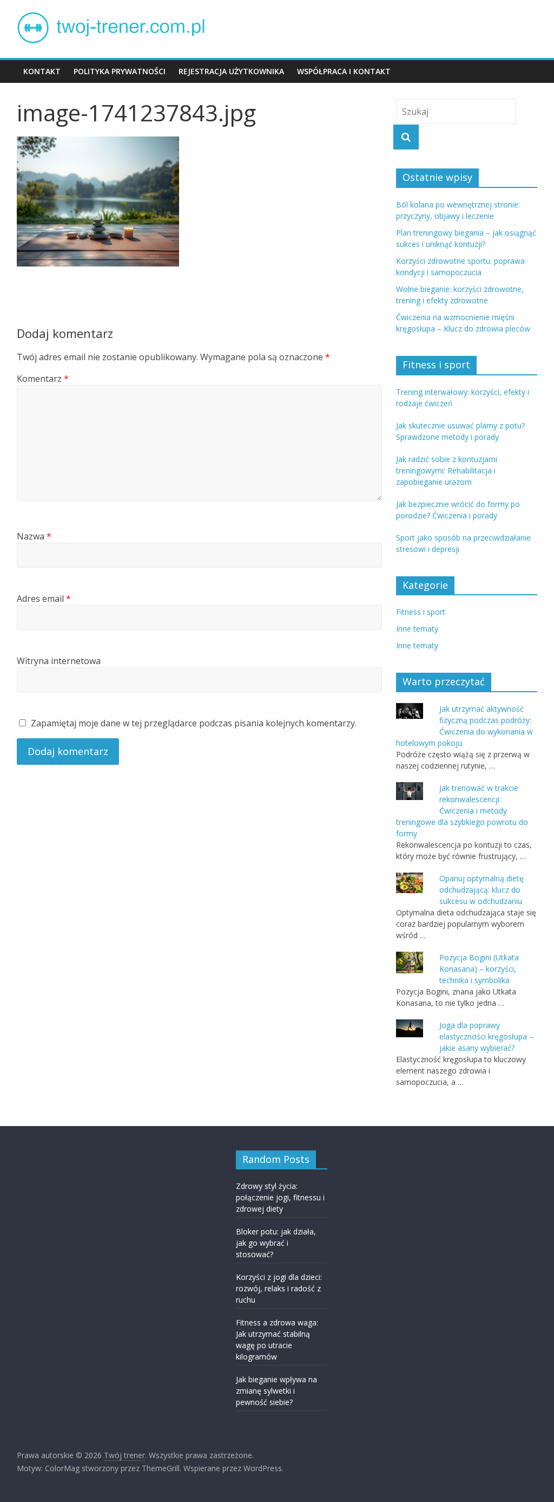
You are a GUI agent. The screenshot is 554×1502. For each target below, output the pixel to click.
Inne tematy (417, 628)
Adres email (44, 598)
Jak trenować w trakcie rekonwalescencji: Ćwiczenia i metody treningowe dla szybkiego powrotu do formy (462, 810)
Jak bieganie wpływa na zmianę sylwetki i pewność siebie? (276, 1390)
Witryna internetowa (59, 661)
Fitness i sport (420, 612)
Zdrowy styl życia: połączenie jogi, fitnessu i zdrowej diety (280, 1197)
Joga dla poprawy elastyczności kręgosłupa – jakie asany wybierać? (486, 1036)
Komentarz (43, 379)
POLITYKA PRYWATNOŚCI (120, 71)
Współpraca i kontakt (344, 71)
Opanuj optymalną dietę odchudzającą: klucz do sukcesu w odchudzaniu (481, 889)
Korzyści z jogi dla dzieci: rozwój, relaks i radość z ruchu (279, 1288)
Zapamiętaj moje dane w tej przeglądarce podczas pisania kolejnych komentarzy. (194, 723)
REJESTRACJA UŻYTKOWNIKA (231, 71)
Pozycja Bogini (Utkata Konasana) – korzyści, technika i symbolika (479, 968)
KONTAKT (42, 71)
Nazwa (34, 536)
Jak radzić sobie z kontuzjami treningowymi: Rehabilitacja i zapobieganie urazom (446, 470)
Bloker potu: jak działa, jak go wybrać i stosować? (276, 1242)
